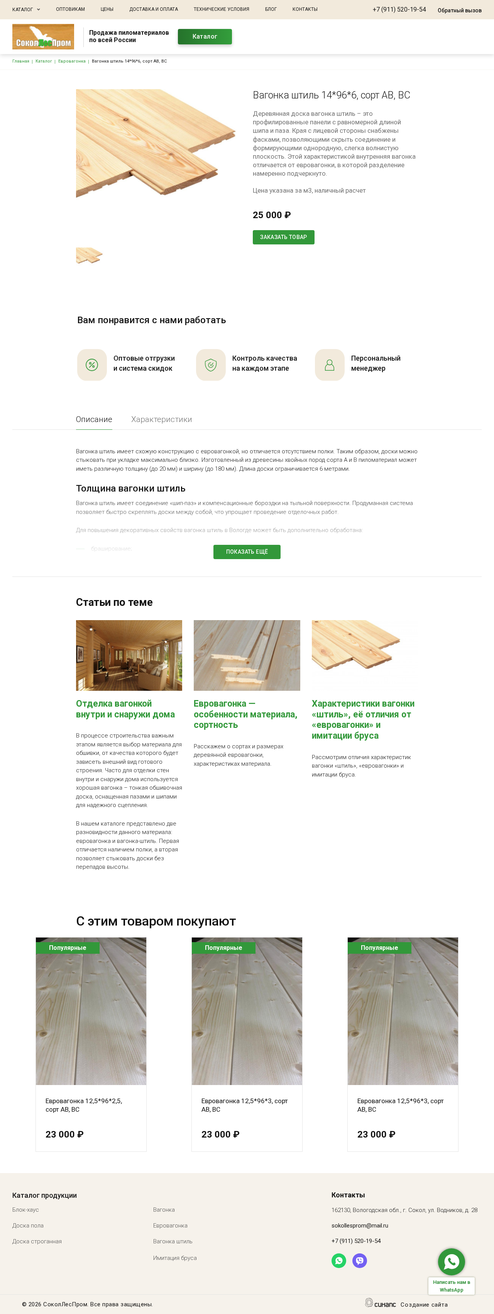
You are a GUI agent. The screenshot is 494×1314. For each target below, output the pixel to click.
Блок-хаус (25, 1209)
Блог (271, 9)
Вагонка (164, 1209)
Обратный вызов (460, 10)
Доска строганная (37, 1241)
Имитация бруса (175, 1258)
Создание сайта (424, 1304)
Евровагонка (170, 1225)
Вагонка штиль (173, 1241)
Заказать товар (283, 237)
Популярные (67, 947)
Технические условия (221, 9)
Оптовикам (70, 9)
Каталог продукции (44, 1195)
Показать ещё (247, 552)
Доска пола (28, 1225)
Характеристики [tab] (161, 419)
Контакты (305, 9)
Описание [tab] (94, 419)
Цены (107, 9)
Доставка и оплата (153, 9)
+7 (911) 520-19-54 (399, 9)
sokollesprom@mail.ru (360, 1225)
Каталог (22, 9)
